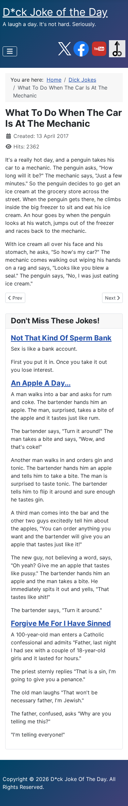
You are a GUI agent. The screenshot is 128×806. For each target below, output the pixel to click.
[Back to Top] (116, 794)
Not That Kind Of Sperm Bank (61, 338)
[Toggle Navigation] (10, 51)
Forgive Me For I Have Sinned (61, 623)
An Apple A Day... (41, 383)
